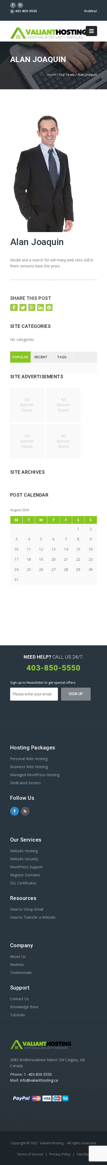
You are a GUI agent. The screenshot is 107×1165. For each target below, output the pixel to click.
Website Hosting (24, 850)
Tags (61, 357)
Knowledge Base (24, 1006)
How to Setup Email (26, 909)
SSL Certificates (23, 882)
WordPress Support (26, 866)
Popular (20, 357)
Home (51, 74)
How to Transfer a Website (33, 917)
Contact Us (19, 998)
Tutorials (17, 1014)
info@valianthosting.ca (39, 1080)
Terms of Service (30, 1154)
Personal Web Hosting (29, 758)
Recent (41, 357)
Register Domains (25, 874)
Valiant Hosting (51, 1143)
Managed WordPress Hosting (34, 774)
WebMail (90, 11)
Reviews (17, 964)
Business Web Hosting (29, 766)
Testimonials (21, 972)
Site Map (83, 1154)
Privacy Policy (60, 1154)
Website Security (24, 858)
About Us (18, 956)
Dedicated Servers (25, 782)
